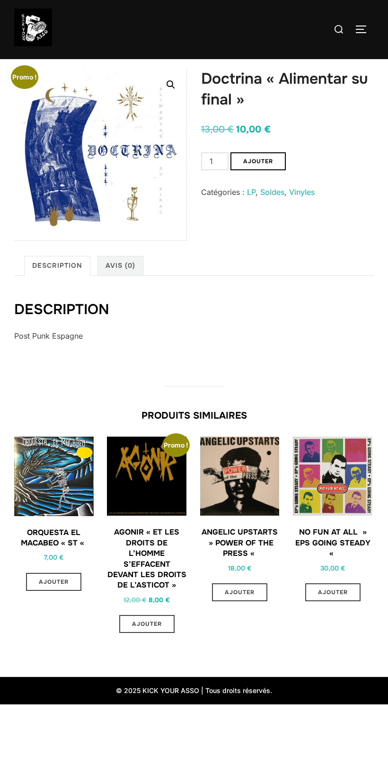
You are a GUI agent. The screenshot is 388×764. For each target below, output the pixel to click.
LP (251, 192)
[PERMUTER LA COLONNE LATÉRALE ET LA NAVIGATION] (364, 29)
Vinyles (302, 192)
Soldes (272, 192)
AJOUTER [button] (54, 582)
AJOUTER (258, 161)
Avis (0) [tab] (120, 265)
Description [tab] (57, 265)
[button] (170, 84)
